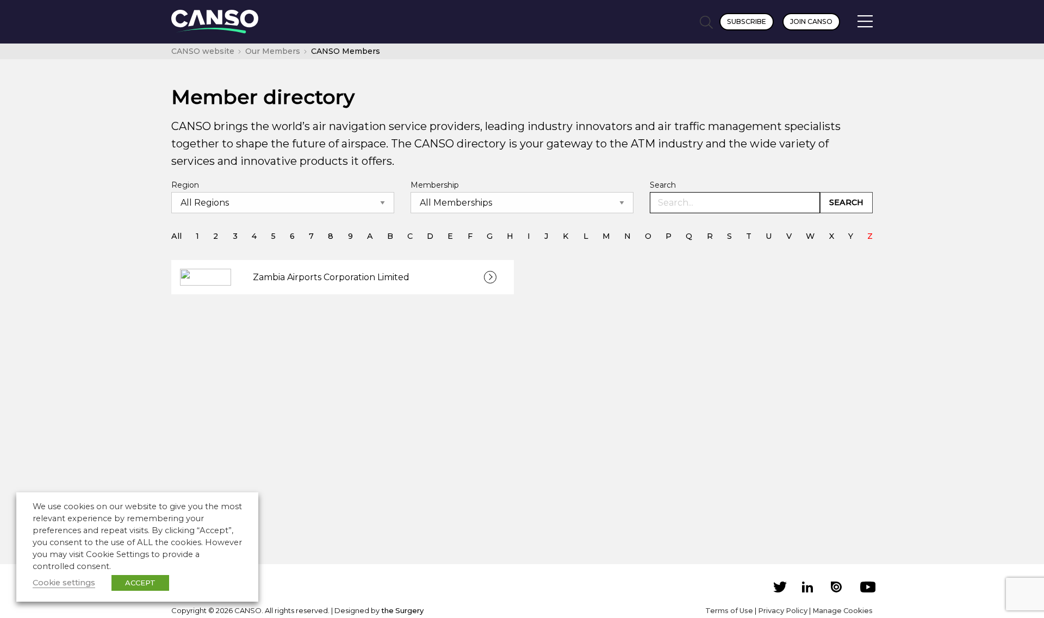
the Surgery (402, 610)
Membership (435, 185)
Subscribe (746, 21)
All (176, 236)
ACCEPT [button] (140, 582)
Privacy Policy (782, 610)
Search (663, 185)
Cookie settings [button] (64, 583)
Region (185, 185)
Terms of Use (729, 610)
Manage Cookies (842, 610)
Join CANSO (811, 21)
